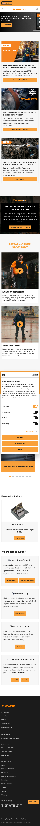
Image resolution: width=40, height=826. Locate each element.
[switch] (35, 412)
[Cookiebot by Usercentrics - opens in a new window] (30, 375)
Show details (30, 431)
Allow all (20, 437)
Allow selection (20, 443)
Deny (20, 449)
